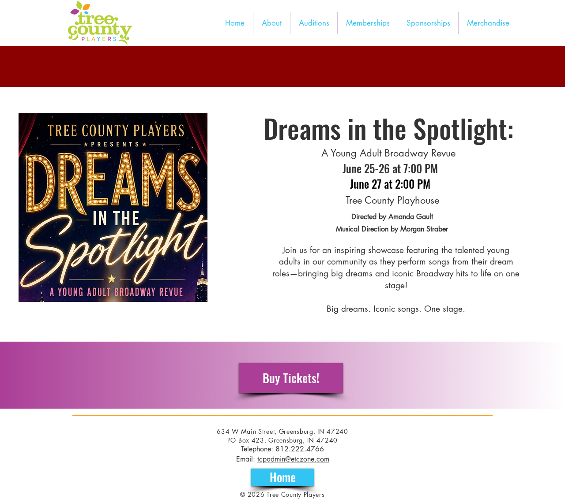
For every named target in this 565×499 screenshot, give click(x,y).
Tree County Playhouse (392, 200)
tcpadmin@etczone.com (293, 459)
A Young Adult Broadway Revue (388, 153)
